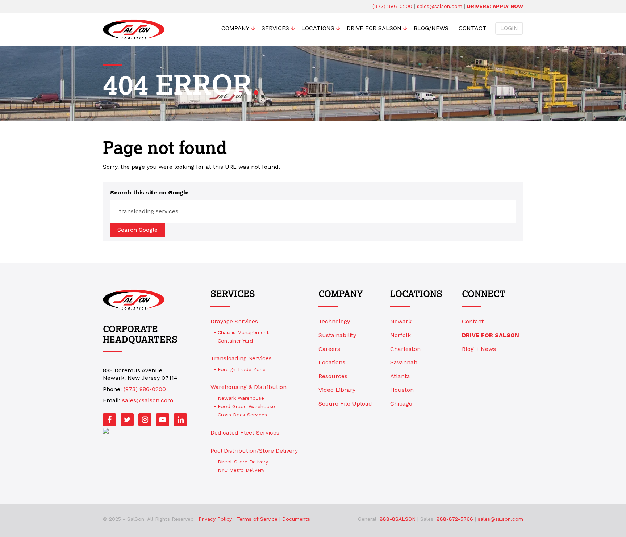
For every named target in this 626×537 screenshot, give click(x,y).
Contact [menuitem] (473, 28)
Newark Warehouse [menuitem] (241, 398)
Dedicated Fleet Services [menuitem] (244, 432)
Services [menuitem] (275, 28)
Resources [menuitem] (332, 376)
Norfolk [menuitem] (400, 335)
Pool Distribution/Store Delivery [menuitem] (254, 450)
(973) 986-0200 (392, 6)
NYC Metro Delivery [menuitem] (241, 470)
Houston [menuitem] (402, 389)
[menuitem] (492, 335)
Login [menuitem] (509, 28)
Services (232, 294)
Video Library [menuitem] (336, 389)
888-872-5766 (455, 519)
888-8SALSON (398, 519)
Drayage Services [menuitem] (234, 321)
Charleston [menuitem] (405, 348)
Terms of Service (257, 519)
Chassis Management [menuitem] (243, 332)
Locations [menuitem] (317, 28)
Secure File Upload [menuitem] (345, 403)
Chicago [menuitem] (401, 403)
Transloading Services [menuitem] (241, 358)
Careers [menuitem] (329, 348)
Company (340, 294)
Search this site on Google (149, 192)
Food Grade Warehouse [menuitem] (246, 406)
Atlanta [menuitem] (400, 376)
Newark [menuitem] (401, 321)
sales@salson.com (439, 6)
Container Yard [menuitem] (235, 341)
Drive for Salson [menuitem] (374, 28)
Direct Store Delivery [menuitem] (243, 462)
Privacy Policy (215, 519)
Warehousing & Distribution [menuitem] (248, 386)
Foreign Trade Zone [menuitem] (242, 369)
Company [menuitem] (235, 28)
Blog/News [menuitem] (431, 28)
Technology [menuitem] (334, 321)
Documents (296, 519)
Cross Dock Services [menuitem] (242, 415)
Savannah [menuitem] (403, 362)
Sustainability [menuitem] (337, 335)
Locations (416, 294)
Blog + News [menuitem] (479, 348)
